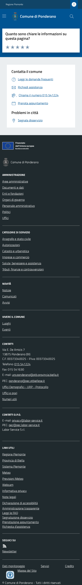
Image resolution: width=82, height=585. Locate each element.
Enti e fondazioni (12, 193)
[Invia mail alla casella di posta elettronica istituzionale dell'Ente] (35, 375)
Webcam (7, 484)
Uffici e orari (9, 393)
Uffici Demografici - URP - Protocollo (25, 387)
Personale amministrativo (18, 205)
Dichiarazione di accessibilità (20, 503)
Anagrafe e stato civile (16, 239)
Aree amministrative (15, 181)
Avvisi (6, 302)
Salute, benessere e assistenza (21, 263)
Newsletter (9, 551)
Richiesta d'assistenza (16, 526)
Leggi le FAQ (10, 513)
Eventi (6, 329)
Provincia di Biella (13, 460)
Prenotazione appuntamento (20, 522)
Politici (6, 212)
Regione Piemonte (14, 4)
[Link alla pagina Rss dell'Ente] (4, 546)
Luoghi (6, 323)
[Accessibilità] (10, 575)
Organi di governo (13, 199)
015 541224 (22, 364)
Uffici (5, 218)
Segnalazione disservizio (17, 517)
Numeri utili (9, 399)
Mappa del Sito (27, 570)
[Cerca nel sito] (70, 16)
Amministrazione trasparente (20, 508)
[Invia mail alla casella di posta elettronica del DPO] (27, 420)
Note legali (9, 497)
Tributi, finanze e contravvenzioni (23, 269)
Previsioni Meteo (12, 478)
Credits (69, 566)
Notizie (6, 290)
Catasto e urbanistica (15, 251)
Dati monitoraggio (13, 566)
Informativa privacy (14, 491)
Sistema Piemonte (14, 466)
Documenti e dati (13, 187)
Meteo (6, 472)
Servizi (45, 566)
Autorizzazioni (11, 245)
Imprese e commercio (15, 257)
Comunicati (9, 296)
